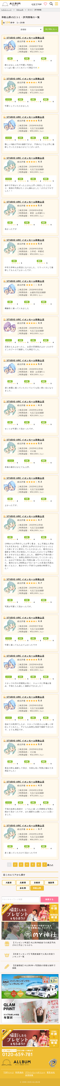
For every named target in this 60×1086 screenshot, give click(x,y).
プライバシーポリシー (35, 1072)
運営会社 (51, 1072)
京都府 (37, 883)
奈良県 (23, 888)
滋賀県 (51, 883)
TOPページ (9, 1072)
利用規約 (19, 1072)
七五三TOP (36, 4)
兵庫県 (23, 883)
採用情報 (29, 1075)
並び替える (50, 29)
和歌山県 (37, 888)
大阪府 (9, 883)
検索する (49, 899)
